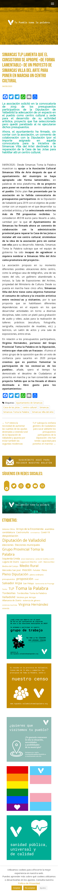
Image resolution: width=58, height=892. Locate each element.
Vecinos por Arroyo (26, 597)
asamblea (49, 529)
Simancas (44, 407)
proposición (24, 579)
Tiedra (4, 589)
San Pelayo (28, 583)
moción (27, 570)
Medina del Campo (10, 566)
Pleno (44, 570)
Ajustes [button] (43, 888)
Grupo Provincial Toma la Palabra (23, 552)
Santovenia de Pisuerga (44, 583)
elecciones (8, 545)
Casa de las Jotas (11, 407)
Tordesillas (8, 593)
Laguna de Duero (10, 561)
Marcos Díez (49, 562)
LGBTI (40, 562)
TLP (11, 588)
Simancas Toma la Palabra (16, 412)
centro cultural (30, 407)
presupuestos (8, 579)
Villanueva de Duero (11, 600)
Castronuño (22, 532)
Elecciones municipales (27, 545)
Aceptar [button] (16, 887)
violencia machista (9, 605)
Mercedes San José (11, 570)
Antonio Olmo (8, 529)
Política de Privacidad (29, 883)
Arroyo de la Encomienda (29, 529)
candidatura (8, 532)
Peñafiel (36, 570)
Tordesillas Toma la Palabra (32, 593)
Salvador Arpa (12, 583)
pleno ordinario (37, 574)
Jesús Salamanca (27, 559)
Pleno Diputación (15, 574)
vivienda (5, 608)
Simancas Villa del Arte (43, 412)
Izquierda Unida (11, 558)
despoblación (10, 535)
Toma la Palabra (31, 588)
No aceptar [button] (30, 887)
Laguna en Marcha (28, 562)
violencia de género (31, 600)
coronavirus (35, 532)
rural (37, 579)
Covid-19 (45, 532)
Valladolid (8, 597)
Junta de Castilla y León (45, 559)
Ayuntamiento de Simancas (29, 402)
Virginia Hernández (33, 604)
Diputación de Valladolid (24, 540)
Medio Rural (29, 565)
